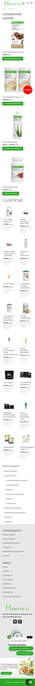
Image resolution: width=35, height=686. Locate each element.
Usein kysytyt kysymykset (11, 596)
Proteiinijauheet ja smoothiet (16, 480)
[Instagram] (20, 622)
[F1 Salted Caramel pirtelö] (26, 308)
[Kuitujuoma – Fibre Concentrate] (26, 244)
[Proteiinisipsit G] (9, 439)
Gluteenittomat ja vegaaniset (14, 513)
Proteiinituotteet (10, 476)
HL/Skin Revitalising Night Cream (24, 221)
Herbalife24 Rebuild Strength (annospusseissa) (9, 415)
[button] (23, 3)
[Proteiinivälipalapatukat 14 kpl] (17, 35)
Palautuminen (11, 503)
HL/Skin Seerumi (9, 284)
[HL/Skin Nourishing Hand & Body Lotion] (26, 405)
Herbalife (5, 571)
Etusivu (4, 9)
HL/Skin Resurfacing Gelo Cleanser (25, 350)
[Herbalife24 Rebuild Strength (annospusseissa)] (9, 405)
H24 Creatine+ (8, 382)
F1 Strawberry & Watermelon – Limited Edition (8, 318)
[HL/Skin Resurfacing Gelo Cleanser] (26, 340)
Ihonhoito (7, 517)
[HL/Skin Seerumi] (9, 276)
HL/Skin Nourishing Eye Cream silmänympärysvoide (10, 351)
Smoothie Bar (7, 575)
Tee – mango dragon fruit (7, 220)
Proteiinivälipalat (12, 485)
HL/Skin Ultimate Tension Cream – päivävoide (9, 253)
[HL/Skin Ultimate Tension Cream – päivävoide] (9, 244)
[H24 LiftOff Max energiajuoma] (26, 375)
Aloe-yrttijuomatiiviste (9, 142)
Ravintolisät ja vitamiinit (12, 508)
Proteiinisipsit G (8, 447)
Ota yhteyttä (6, 584)
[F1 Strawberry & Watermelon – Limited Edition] (9, 308)
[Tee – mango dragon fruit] (9, 211)
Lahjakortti (8, 522)
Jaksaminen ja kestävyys (15, 494)
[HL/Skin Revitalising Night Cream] (26, 211)
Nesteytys (9, 499)
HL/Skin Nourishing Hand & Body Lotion (24, 416)
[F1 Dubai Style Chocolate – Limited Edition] (26, 276)
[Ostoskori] (31, 2)
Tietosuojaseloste (8, 588)
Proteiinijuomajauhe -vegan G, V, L (27, 448)
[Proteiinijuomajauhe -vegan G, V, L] (26, 439)
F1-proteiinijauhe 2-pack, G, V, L (13, 97)
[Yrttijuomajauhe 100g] (17, 170)
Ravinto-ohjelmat (10, 471)
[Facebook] (15, 622)
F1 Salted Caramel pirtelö (25, 317)
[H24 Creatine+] (9, 375)
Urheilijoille (8, 490)
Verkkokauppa (7, 580)
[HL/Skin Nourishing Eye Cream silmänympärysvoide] (9, 340)
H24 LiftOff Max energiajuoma (25, 383)
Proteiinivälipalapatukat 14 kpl (12, 52)
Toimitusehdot (7, 592)
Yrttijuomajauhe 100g (9, 187)
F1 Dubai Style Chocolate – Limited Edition (25, 286)
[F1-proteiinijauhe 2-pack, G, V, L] (17, 80)
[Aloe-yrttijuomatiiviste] (17, 125)
